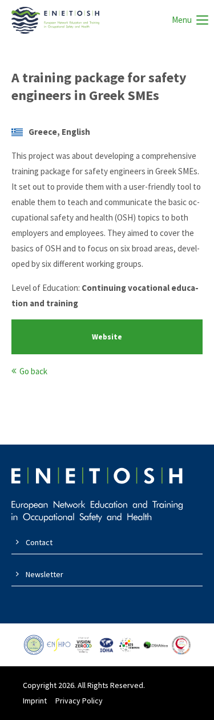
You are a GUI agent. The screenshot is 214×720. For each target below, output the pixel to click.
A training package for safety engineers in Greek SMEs (99, 86)
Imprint (35, 700)
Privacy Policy (79, 700)
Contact (39, 542)
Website (107, 337)
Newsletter (44, 574)
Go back (33, 371)
